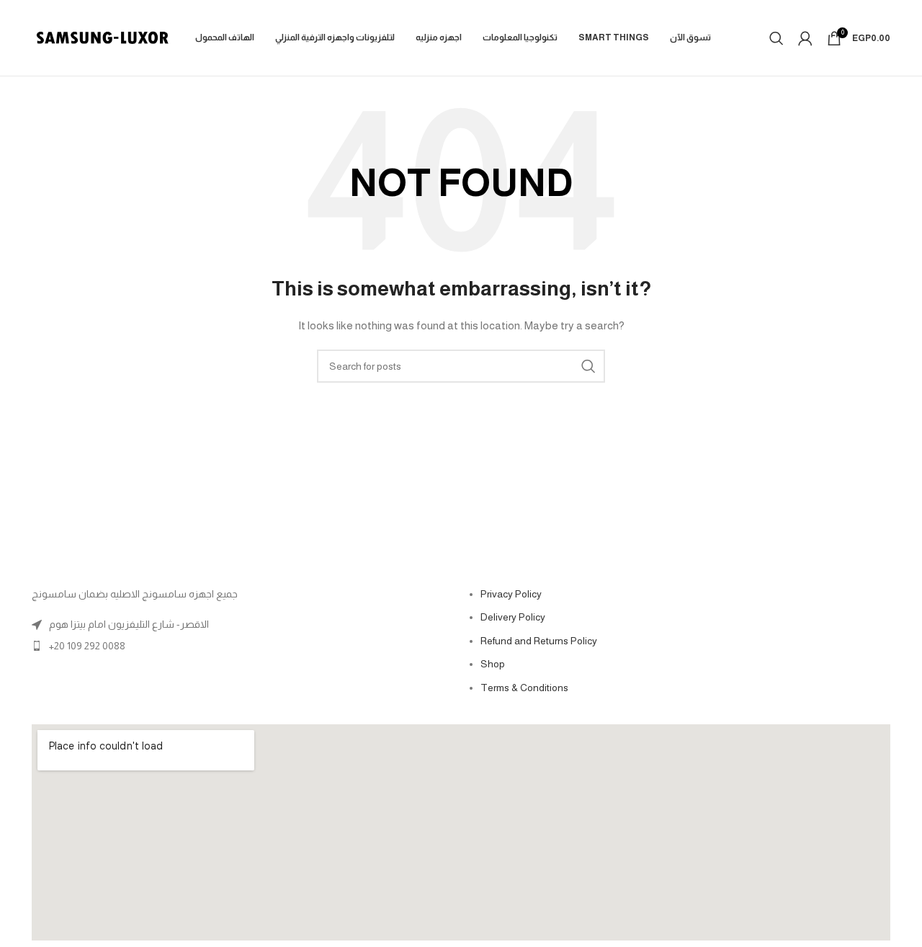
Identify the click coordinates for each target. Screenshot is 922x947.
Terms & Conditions (524, 687)
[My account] (805, 38)
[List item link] (243, 646)
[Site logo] (102, 37)
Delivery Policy (512, 617)
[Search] (776, 38)
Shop (492, 664)
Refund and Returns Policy (538, 640)
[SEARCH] (588, 366)
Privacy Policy (511, 594)
